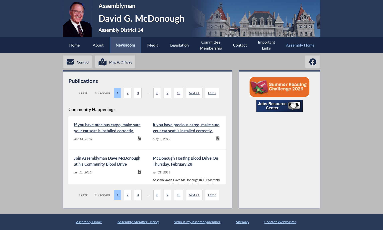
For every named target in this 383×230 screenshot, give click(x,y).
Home (74, 45)
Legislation (179, 45)
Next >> (194, 93)
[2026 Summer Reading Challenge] (279, 87)
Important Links (266, 45)
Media (152, 45)
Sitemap (242, 222)
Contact (240, 45)
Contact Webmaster (280, 222)
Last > (212, 93)
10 (178, 93)
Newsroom (125, 45)
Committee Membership (211, 45)
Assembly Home (300, 45)
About (98, 45)
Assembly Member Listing (138, 222)
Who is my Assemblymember (197, 222)
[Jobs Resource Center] (279, 106)
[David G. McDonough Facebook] (312, 62)
